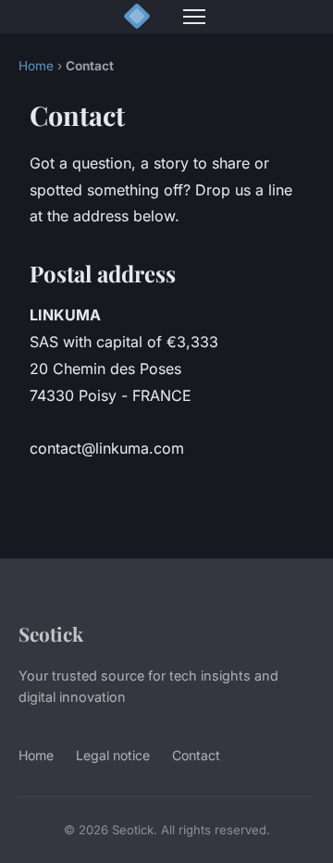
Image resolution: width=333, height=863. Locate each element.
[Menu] (194, 16)
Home (36, 65)
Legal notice (113, 755)
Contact (196, 755)
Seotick (50, 633)
